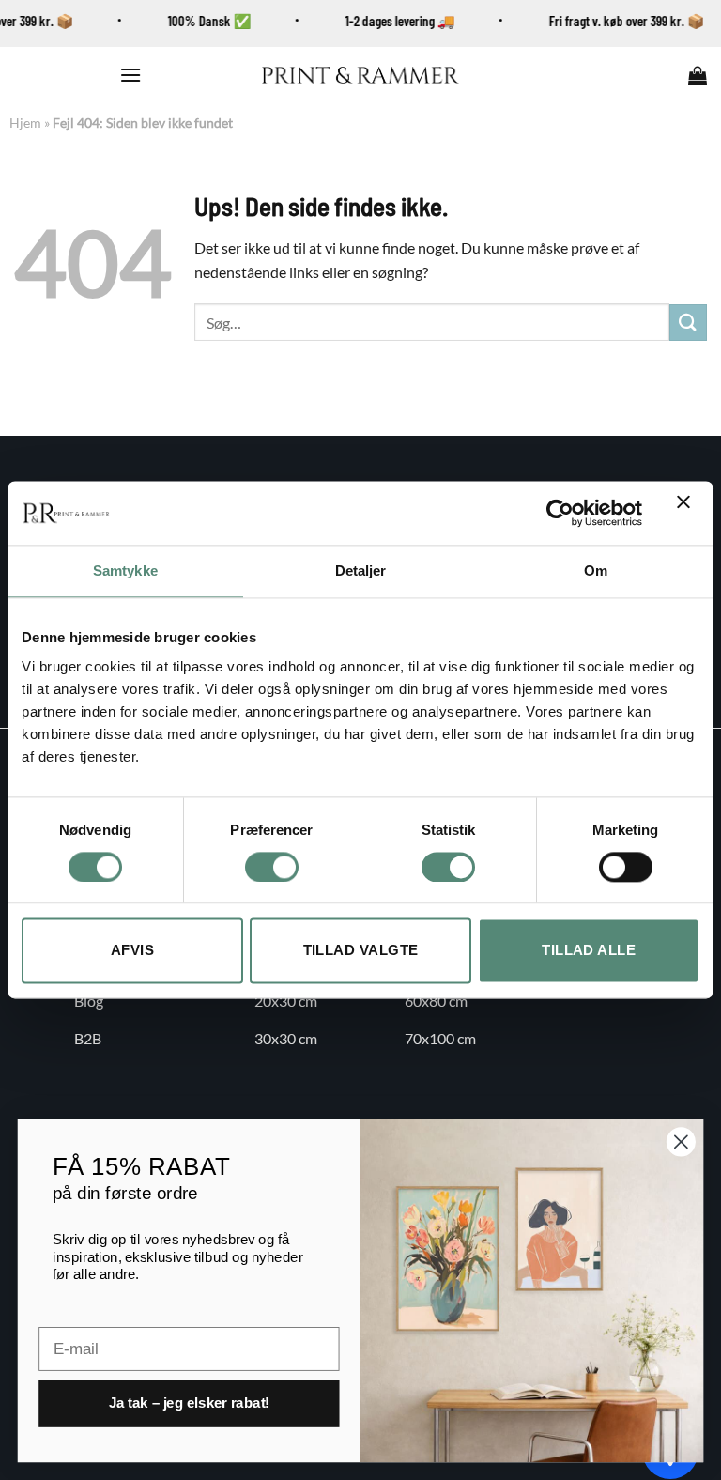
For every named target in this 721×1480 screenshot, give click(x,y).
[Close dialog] (681, 1141)
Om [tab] (595, 570)
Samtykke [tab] (125, 570)
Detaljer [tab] (361, 570)
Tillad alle (589, 951)
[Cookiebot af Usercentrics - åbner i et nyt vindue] (560, 513)
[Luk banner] (688, 513)
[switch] (272, 867)
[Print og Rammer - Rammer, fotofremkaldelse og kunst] (360, 75)
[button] (130, 75)
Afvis (132, 951)
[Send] (688, 322)
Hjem (25, 123)
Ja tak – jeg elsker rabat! (189, 1403)
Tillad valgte (361, 951)
